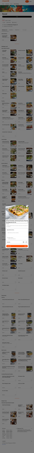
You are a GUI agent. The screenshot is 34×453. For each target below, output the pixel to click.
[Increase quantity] (26, 242)
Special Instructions (10, 229)
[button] (17, 212)
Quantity (8, 242)
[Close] (27, 206)
